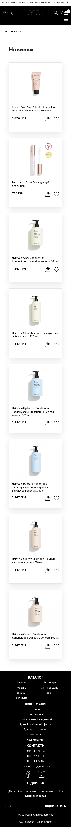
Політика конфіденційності (35, 719)
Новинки (16, 32)
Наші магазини (35, 739)
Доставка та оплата (35, 729)
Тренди (35, 709)
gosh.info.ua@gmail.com (35, 766)
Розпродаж (21, 698)
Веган (49, 692)
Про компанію (35, 714)
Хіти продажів (49, 687)
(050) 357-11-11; (35, 756)
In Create (46, 822)
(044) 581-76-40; (35, 751)
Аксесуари (49, 682)
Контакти (35, 734)
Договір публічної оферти (35, 724)
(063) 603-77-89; (35, 761)
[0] (66, 12)
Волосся (21, 692)
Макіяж (21, 687)
